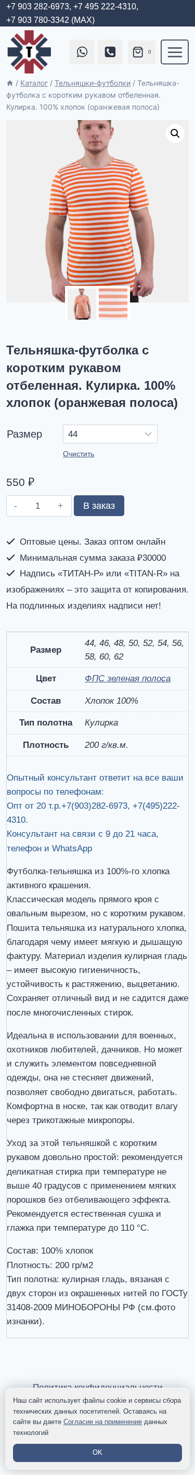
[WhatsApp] (82, 51)
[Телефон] (110, 51)
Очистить (78, 454)
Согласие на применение (102, 1422)
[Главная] (10, 82)
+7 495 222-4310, (105, 6)
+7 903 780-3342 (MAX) (50, 20)
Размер (24, 434)
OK (97, 1452)
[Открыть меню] (175, 51)
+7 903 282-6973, (38, 6)
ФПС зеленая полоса (128, 678)
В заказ (99, 506)
